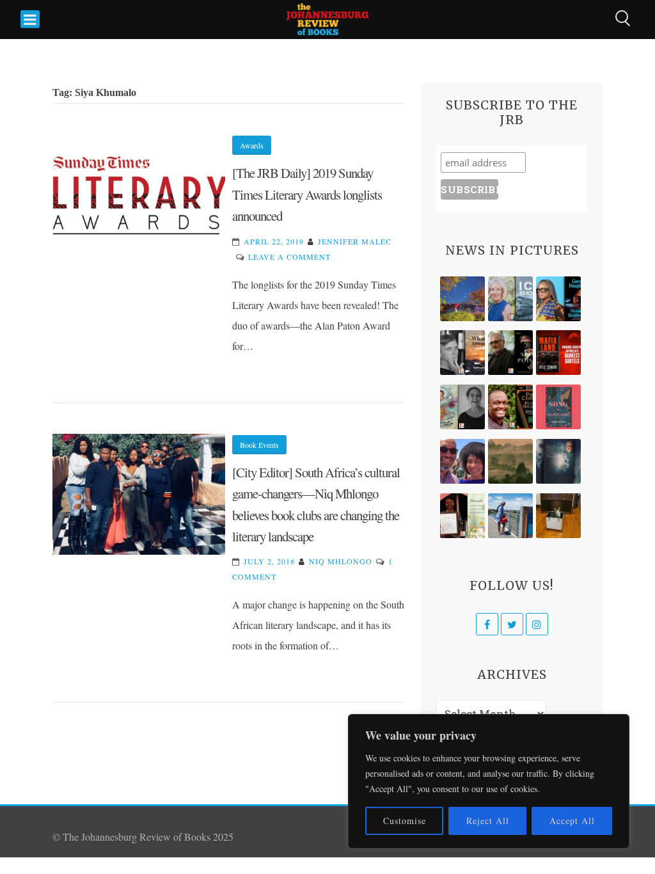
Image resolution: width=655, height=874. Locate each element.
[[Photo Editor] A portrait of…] (510, 515)
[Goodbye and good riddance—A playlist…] (558, 515)
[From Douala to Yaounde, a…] (510, 461)
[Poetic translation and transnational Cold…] (558, 461)
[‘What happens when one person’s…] (510, 407)
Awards (252, 145)
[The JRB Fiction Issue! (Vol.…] (462, 298)
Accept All (572, 820)
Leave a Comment (289, 256)
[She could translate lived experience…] (462, 461)
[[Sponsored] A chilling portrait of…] (558, 352)
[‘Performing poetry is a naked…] (462, 407)
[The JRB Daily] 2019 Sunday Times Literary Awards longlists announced (307, 194)
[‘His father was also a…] (462, 515)
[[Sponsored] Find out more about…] (558, 407)
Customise (404, 820)
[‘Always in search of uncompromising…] (462, 352)
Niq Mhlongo (340, 561)
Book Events (259, 445)
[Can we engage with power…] (510, 352)
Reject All (487, 820)
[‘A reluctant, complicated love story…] (510, 298)
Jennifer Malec (354, 241)
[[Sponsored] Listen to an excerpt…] (558, 298)
